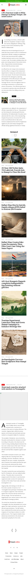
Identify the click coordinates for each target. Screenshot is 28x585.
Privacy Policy (14, 562)
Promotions (8, 556)
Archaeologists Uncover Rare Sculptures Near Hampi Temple (14, 362)
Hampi (16, 553)
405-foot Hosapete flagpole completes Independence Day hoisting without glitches (13, 284)
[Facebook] (10, 547)
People (21, 553)
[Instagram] (17, 547)
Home (6, 553)
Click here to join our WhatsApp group (14, 1)
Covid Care (7, 559)
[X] (14, 547)
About (22, 559)
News (3, 10)
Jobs (21, 556)
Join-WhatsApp (15, 559)
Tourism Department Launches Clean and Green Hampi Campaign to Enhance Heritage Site (13, 323)
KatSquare (21, 573)
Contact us (16, 556)
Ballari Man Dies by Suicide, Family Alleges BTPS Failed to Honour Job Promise (14, 207)
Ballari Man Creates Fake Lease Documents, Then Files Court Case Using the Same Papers (13, 245)
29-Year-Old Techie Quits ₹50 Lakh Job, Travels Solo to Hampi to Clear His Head (17, 101)
